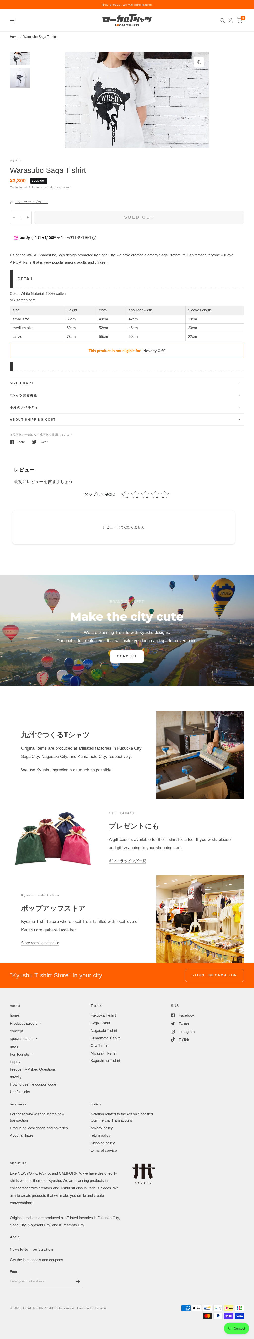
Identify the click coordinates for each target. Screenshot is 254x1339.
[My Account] (231, 20)
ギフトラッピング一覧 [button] (127, 861)
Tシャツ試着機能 (23, 395)
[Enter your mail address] (78, 1281)
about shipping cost (33, 419)
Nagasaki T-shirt (104, 1030)
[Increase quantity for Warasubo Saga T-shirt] (27, 217)
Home (14, 37)
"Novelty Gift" (154, 351)
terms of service (104, 1150)
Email (14, 1272)
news (14, 1046)
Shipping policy (103, 1143)
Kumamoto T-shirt (105, 1038)
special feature (21, 1038)
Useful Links (20, 1092)
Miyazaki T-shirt (103, 1053)
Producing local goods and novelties (39, 1128)
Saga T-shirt (100, 1023)
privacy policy (102, 1128)
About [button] (14, 1237)
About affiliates (21, 1135)
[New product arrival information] (127, 4)
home (14, 1015)
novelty (16, 1077)
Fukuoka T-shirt (103, 1015)
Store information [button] (214, 975)
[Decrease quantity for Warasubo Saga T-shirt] (14, 217)
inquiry (15, 1061)
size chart (22, 383)
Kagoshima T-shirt (105, 1060)
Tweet (43, 442)
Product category (24, 1023)
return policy (100, 1135)
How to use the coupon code (33, 1084)
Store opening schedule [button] (40, 943)
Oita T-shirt (99, 1045)
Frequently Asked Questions (33, 1069)
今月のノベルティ (24, 407)
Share (20, 442)
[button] (127, 656)
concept (16, 1031)
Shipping (35, 187)
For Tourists (19, 1054)
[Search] (223, 20)
